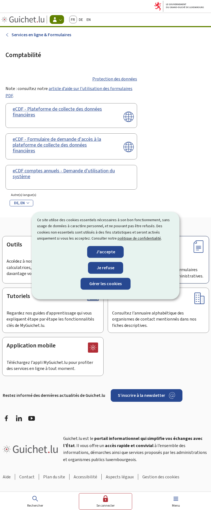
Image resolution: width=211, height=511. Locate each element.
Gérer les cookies (105, 284)
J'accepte (105, 252)
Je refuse (105, 268)
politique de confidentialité (139, 238)
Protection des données (114, 79)
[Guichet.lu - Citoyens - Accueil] (23, 19)
